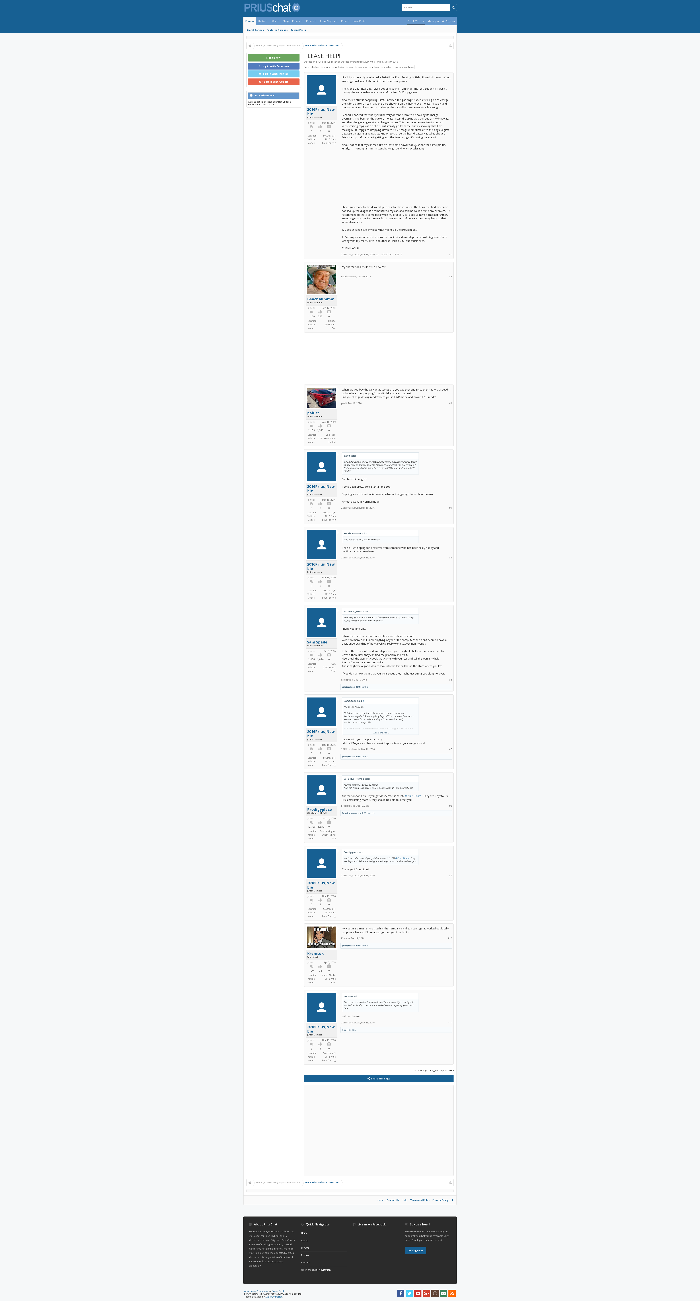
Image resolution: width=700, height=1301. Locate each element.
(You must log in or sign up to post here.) (433, 1070)
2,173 (311, 430)
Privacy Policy (440, 1200)
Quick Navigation (321, 1269)
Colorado (331, 434)
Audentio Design (273, 1296)
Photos (305, 1255)
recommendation (405, 67)
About (304, 1240)
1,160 (311, 316)
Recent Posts (298, 30)
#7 (450, 749)
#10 (450, 938)
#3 (450, 403)
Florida (332, 320)
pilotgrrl (346, 686)
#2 (450, 276)
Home (380, 1200)
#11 (450, 1022)
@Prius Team (413, 796)
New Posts (359, 21)
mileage (375, 67)
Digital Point (278, 1291)
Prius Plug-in (327, 21)
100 (311, 970)
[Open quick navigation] (450, 45)
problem (388, 67)
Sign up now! (273, 57)
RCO (357, 686)
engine (327, 67)
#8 (450, 805)
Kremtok (315, 953)
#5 (450, 557)
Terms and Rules (419, 1200)
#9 (450, 875)
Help (404, 1200)
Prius (344, 21)
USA (333, 663)
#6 (450, 679)
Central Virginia (328, 831)
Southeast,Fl (329, 135)
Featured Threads (277, 30)
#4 (450, 507)
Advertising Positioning (256, 1291)
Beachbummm (320, 299)
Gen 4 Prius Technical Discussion (335, 61)
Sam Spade (317, 642)
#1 (450, 254)
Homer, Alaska (328, 975)
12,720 (312, 826)
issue (351, 67)
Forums (249, 21)
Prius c (310, 21)
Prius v (296, 21)
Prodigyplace (319, 809)
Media (261, 21)
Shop (286, 21)
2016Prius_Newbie (373, 61)
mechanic (362, 67)
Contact (305, 1262)
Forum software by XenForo (273, 1293)
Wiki (274, 21)
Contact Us (392, 1200)
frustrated (339, 67)
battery (315, 67)
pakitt (313, 413)
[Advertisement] (396, 175)
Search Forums (255, 30)
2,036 (311, 659)
